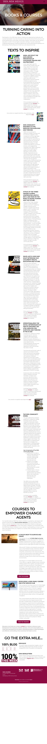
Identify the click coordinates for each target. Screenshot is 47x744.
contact (25, 109)
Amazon (35, 103)
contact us (13, 525)
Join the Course (23, 576)
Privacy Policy (17, 679)
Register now (30, 658)
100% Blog (22, 643)
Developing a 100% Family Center (10, 675)
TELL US (31, 679)
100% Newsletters (25, 653)
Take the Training (23, 621)
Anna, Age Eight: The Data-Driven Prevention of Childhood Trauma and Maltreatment (32, 59)
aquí (33, 114)
